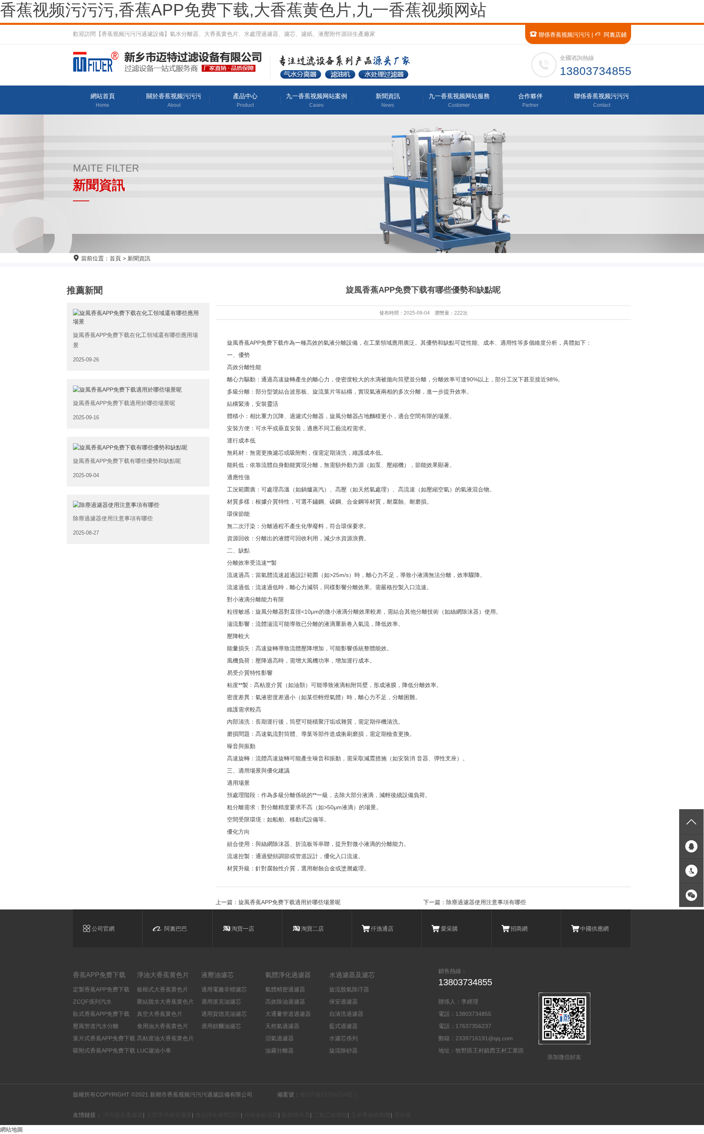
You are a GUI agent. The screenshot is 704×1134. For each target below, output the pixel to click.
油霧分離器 (279, 1050)
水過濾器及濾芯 (352, 974)
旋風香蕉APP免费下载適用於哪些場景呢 (289, 902)
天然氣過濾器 (282, 1026)
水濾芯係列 (343, 1038)
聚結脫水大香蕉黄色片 (165, 1001)
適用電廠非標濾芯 (224, 989)
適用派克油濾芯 (221, 1001)
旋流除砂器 (343, 1050)
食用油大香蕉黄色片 (162, 1026)
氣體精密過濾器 (285, 989)
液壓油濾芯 (217, 974)
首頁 (115, 258)
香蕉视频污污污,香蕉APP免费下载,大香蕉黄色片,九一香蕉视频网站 (243, 10)
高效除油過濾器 (285, 1001)
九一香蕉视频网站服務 (459, 100)
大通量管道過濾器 (288, 1014)
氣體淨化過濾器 (288, 974)
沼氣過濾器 (279, 1038)
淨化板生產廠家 (123, 1115)
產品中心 (245, 100)
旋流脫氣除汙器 (349, 989)
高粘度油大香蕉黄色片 (165, 1038)
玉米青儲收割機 (371, 1115)
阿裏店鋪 (614, 34)
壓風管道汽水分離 (96, 1026)
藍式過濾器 (343, 1026)
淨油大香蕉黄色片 (163, 974)
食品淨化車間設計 (218, 1115)
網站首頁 (102, 100)
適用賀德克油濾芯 (224, 1014)
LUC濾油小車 (154, 1050)
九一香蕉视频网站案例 (316, 100)
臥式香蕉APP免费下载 (101, 1014)
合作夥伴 (530, 100)
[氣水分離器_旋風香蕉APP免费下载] (171, 62)
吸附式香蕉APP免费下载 (104, 1050)
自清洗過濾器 (346, 1014)
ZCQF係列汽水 (92, 1001)
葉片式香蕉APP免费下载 (104, 1038)
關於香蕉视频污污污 (173, 100)
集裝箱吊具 (296, 1115)
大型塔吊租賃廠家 (169, 1115)
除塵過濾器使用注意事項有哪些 (486, 902)
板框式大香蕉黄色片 (162, 989)
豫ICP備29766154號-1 (329, 1094)
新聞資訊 (388, 100)
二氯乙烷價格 (330, 1115)
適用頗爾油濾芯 (221, 1026)
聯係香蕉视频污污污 (563, 34)
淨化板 (402, 1115)
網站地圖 (11, 1129)
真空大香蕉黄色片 (160, 1014)
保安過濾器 (343, 1001)
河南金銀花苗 (261, 1115)
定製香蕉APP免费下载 (101, 989)
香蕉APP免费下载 (99, 974)
